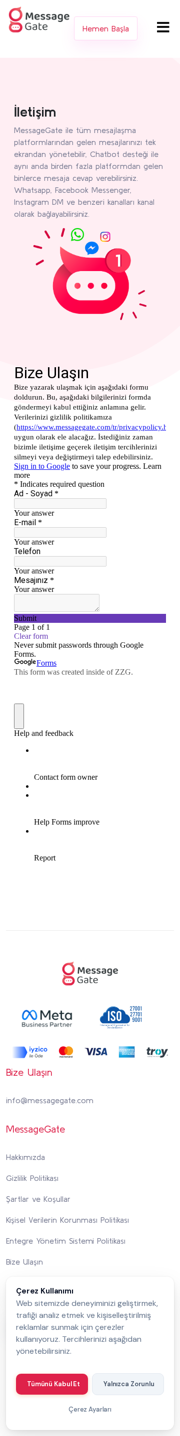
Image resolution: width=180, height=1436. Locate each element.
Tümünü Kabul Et (53, 1384)
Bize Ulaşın (24, 1261)
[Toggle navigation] (163, 27)
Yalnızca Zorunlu (129, 1384)
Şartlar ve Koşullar (38, 1198)
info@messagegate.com (50, 1100)
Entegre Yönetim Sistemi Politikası (66, 1240)
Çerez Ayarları (90, 1409)
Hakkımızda (25, 1156)
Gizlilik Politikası (32, 1177)
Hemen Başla (105, 28)
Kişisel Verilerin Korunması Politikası (67, 1219)
